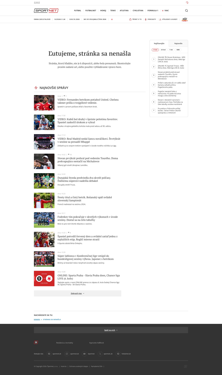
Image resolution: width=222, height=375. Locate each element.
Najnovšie (178, 43)
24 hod (163, 50)
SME (178, 50)
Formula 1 (152, 10)
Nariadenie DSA (96, 366)
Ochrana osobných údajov (78, 366)
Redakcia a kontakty (64, 342)
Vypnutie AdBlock (96, 342)
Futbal (77, 10)
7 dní (171, 50)
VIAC (167, 10)
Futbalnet (90, 10)
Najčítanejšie (159, 43)
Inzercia (63, 366)
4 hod (155, 50)
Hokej (103, 10)
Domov (37, 320)
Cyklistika (138, 10)
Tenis (113, 10)
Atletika (124, 10)
